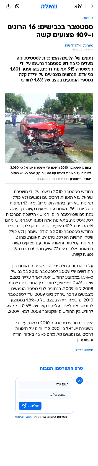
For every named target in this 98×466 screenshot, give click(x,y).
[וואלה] (49, 6)
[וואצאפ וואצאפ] (17, 6)
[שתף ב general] (8, 6)
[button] (78, 6)
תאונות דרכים (84, 350)
